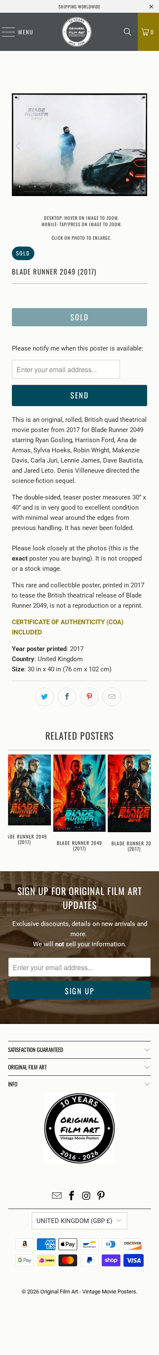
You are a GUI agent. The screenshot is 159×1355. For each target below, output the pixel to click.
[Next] (141, 146)
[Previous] (18, 146)
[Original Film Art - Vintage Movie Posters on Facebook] (71, 1196)
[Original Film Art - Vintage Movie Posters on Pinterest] (101, 1196)
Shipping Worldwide (79, 6)
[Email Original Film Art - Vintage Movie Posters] (57, 1196)
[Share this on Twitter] (44, 696)
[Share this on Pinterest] (89, 696)
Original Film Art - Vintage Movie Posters (88, 1291)
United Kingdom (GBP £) (74, 1221)
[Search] (128, 31)
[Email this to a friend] (112, 696)
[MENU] (4, 31)
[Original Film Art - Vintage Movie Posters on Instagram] (86, 1196)
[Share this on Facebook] (67, 696)
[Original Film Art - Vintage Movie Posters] (76, 32)
